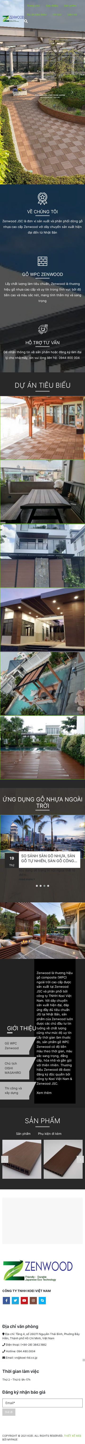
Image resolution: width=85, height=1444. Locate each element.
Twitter (15, 1300)
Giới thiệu (52, 5)
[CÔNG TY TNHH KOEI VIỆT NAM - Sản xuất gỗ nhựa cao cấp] (13, 18)
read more (26, 879)
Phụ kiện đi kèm (49, 1133)
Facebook (6, 1300)
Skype (42, 1300)
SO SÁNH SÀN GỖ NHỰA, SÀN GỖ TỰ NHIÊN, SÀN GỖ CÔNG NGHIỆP (48, 858)
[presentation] (4, 1159)
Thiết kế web (72, 1435)
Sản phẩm (70, 5)
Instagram (33, 1300)
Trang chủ (33, 5)
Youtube (24, 1300)
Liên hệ (72, 14)
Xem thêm (44, 1093)
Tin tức (57, 14)
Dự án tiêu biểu (37, 14)
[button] (37, 886)
